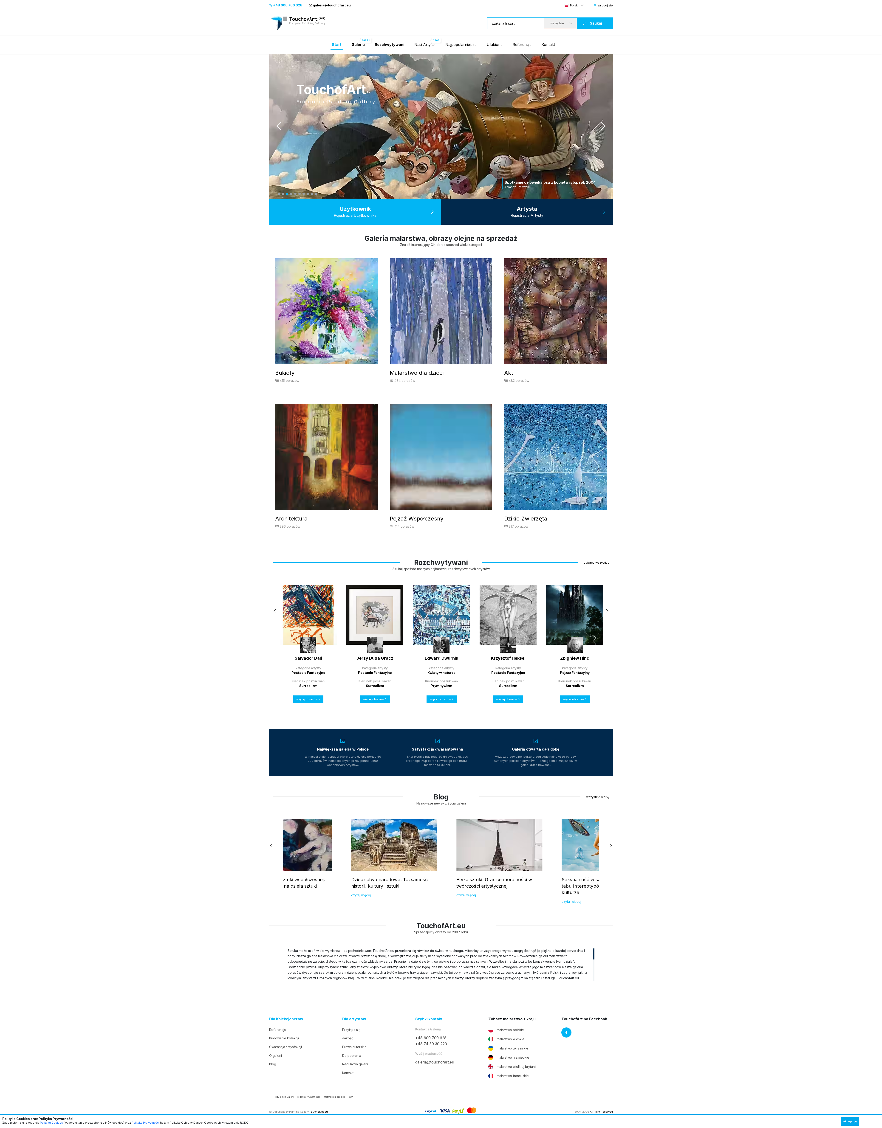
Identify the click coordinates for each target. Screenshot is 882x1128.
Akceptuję (850, 1121)
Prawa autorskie (354, 1047)
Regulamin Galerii (284, 1096)
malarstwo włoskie (510, 1039)
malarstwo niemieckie (513, 1057)
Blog (272, 1064)
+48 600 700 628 (287, 5)
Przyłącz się (351, 1030)
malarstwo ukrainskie (512, 1048)
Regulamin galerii (355, 1064)
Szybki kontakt (429, 1019)
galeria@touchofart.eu (332, 5)
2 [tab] (283, 194)
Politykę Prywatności (145, 1122)
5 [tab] (295, 194)
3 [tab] (287, 194)
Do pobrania (351, 1056)
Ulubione (495, 44)
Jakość (347, 1038)
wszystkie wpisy (597, 797)
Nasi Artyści (424, 44)
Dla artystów (354, 1019)
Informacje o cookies (334, 1096)
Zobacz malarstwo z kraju (512, 1019)
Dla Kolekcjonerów (286, 1019)
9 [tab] (312, 194)
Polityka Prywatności (308, 1096)
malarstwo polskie (510, 1030)
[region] (441, 964)
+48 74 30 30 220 (431, 1043)
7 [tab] (303, 194)
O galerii (275, 1056)
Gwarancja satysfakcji (285, 1047)
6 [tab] (299, 194)
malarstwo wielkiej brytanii (516, 1067)
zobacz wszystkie (596, 562)
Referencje (522, 44)
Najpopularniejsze (461, 44)
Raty (350, 1096)
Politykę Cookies (51, 1122)
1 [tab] (279, 194)
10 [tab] (316, 194)
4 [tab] (291, 194)
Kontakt (548, 44)
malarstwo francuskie (513, 1076)
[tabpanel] (441, 126)
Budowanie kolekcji (284, 1038)
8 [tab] (308, 194)
